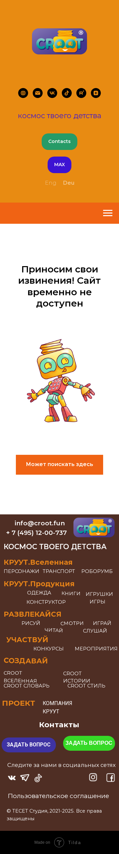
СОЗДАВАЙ (26, 660)
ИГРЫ (97, 602)
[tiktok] (67, 93)
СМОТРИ (72, 623)
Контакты (59, 724)
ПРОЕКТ (18, 703)
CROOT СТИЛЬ (86, 686)
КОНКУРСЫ (48, 649)
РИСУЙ (30, 623)
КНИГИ (70, 594)
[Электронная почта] (38, 93)
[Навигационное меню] (107, 213)
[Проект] (23, 93)
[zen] (96, 93)
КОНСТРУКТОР (46, 602)
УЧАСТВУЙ (27, 639)
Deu (68, 183)
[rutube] (81, 93)
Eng (51, 183)
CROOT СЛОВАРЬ (27, 686)
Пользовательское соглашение (58, 796)
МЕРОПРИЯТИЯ (96, 649)
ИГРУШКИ (99, 594)
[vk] (52, 93)
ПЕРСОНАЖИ (21, 571)
